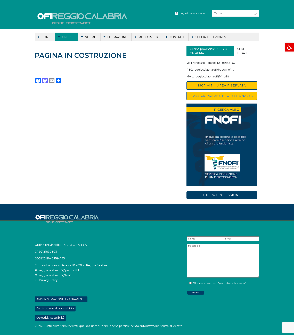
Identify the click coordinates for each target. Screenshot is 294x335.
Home (46, 37)
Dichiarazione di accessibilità (55, 308)
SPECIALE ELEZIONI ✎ (210, 37)
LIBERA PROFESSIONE (222, 195)
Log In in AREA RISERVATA (194, 13)
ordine (68, 37)
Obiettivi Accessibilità (50, 317)
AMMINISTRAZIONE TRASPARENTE (61, 299)
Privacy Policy (48, 280)
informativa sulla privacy (232, 283)
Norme (90, 37)
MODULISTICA (148, 37)
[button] (289, 47)
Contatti (177, 37)
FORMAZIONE (117, 37)
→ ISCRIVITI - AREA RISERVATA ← (222, 85)
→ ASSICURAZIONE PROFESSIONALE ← (222, 95)
